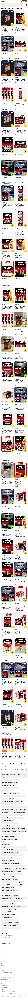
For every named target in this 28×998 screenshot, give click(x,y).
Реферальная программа (6, 946)
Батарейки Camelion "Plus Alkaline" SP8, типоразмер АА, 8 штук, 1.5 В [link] (20, 231)
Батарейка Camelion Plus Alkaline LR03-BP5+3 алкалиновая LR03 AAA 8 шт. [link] (7, 381)
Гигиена (2, 956)
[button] (26, 5)
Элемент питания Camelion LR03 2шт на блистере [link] (7, 558)
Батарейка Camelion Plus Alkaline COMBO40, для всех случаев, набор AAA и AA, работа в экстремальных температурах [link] (7, 455)
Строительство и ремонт (6, 977)
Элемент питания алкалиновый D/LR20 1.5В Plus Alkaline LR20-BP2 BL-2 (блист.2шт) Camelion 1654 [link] (20, 756)
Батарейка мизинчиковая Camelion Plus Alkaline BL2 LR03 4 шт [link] (20, 581)
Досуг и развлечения (5, 951)
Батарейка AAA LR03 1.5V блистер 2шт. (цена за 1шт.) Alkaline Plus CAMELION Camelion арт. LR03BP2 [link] (7, 482)
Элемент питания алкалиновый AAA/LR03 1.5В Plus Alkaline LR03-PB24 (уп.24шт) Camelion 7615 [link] (7, 407)
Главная (3, 996)
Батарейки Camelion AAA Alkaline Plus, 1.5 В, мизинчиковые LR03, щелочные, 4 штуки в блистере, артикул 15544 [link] (7, 356)
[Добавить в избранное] (12, 12)
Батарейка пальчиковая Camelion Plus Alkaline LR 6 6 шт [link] (20, 407)
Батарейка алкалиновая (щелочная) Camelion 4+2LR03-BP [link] (20, 30)
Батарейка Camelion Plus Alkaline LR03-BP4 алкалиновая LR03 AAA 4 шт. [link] (20, 280)
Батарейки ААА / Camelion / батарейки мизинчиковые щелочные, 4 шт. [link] (7, 30)
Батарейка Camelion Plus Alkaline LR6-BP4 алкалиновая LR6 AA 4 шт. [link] (7, 156)
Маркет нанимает (4, 987)
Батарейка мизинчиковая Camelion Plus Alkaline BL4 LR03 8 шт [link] (7, 606)
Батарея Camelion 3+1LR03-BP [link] (18, 256)
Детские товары (4, 979)
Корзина (19, 996)
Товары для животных (5, 975)
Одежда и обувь (4, 959)
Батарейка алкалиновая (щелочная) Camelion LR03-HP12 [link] (20, 356)
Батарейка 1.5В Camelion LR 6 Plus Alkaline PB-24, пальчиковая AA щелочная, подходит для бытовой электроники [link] (20, 606)
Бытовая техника (4, 954)
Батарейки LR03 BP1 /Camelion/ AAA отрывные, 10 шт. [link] (7, 632)
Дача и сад (3, 968)
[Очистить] (22, 5)
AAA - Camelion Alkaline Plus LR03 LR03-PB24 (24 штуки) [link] (20, 729)
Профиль (25, 996)
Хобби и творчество (5, 966)
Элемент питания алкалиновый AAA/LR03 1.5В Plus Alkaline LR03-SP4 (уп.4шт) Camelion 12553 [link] (7, 331)
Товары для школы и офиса (6, 972)
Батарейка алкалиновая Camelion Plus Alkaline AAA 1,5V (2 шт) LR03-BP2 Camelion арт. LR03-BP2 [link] (20, 657)
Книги (2, 970)
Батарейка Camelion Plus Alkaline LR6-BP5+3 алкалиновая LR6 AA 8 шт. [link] (20, 307)
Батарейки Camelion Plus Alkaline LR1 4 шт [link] (7, 533)
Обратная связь (4, 985)
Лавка (8, 996)
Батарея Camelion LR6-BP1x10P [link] (19, 431)
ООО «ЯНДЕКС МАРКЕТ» (9, 991)
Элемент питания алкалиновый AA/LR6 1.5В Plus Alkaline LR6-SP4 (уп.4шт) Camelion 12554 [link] (7, 105)
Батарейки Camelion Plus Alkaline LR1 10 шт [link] (7, 180)
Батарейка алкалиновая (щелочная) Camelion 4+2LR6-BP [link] (7, 307)
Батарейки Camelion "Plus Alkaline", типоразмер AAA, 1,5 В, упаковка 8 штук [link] (20, 205)
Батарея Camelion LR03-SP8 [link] (20, 105)
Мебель (2, 952)
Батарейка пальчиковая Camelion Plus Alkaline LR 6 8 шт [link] (7, 508)
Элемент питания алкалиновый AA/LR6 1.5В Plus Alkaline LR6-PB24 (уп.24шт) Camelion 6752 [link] (20, 508)
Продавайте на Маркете (6, 937)
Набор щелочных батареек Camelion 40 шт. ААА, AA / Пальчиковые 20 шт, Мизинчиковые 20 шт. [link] (20, 131)
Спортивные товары (5, 973)
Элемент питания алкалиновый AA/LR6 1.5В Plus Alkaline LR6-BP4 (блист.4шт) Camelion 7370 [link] (7, 658)
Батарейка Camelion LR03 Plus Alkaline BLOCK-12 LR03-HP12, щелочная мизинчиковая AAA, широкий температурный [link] (7, 280)
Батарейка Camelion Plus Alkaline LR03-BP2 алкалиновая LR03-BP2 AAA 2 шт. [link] (7, 581)
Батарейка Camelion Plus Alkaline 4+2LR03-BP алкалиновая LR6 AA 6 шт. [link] (20, 455)
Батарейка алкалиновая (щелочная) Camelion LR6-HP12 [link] (20, 56)
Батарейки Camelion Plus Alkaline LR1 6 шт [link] (20, 381)
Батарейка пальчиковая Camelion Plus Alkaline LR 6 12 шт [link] (7, 56)
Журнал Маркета (4, 989)
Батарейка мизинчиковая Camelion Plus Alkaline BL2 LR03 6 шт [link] (20, 682)
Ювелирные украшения (6, 981)
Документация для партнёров (7, 939)
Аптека (2, 963)
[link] (14, 774)
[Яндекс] (10, 993)
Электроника (4, 958)
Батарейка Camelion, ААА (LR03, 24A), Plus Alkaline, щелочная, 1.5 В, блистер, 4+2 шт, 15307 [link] (20, 533)
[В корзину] (12, 24)
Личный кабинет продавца (6, 935)
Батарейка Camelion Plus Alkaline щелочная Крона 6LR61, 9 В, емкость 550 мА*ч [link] (7, 729)
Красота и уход (4, 965)
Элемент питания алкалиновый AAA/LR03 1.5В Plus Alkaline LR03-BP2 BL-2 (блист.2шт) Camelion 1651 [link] (7, 706)
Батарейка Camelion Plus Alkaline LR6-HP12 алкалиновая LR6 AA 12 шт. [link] (20, 156)
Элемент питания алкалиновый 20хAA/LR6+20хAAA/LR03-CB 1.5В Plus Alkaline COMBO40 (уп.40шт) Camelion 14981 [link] (20, 632)
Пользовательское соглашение (7, 983)
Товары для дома (4, 961)
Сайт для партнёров (5, 940)
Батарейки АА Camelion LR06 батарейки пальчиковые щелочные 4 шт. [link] (7, 131)
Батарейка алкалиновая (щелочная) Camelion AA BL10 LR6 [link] (7, 230)
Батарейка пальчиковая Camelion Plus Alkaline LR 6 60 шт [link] (20, 80)
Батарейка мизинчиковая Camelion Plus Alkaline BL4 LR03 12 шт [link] (20, 180)
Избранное (14, 996)
